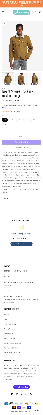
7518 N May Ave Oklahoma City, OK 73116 (18, 282)
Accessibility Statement (12, 353)
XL (28, 120)
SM (6, 120)
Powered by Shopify (26, 411)
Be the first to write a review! (21, 244)
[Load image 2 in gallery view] (21, 79)
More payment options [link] (21, 147)
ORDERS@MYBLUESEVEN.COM (15, 299)
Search (6, 315)
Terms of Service (9, 338)
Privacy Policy (8, 329)
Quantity (4, 124)
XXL (35, 120)
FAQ (5, 319)
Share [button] (6, 198)
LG (20, 120)
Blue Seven (18, 411)
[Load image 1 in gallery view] (8, 79)
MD (13, 120)
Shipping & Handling (11, 324)
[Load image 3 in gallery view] (35, 79)
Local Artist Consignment (12, 343)
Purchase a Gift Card (11, 348)
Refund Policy (8, 334)
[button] (2, 12)
